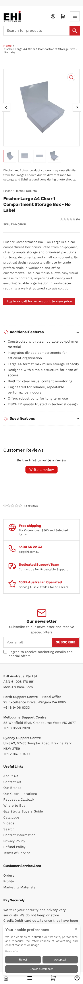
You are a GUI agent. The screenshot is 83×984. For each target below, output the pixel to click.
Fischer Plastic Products (20, 191)
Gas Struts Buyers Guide (23, 811)
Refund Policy (14, 847)
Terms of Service (16, 853)
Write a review (41, 469)
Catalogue (11, 817)
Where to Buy (14, 806)
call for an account (36, 301)
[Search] (74, 30)
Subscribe (65, 642)
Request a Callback (18, 800)
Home (7, 45)
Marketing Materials (19, 887)
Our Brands (12, 788)
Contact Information (19, 835)
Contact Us (12, 782)
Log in (11, 301)
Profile (8, 881)
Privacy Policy (14, 841)
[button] (12, 505)
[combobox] (41, 31)
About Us (10, 776)
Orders (8, 875)
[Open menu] (75, 16)
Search (8, 829)
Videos (8, 823)
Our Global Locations (20, 794)
